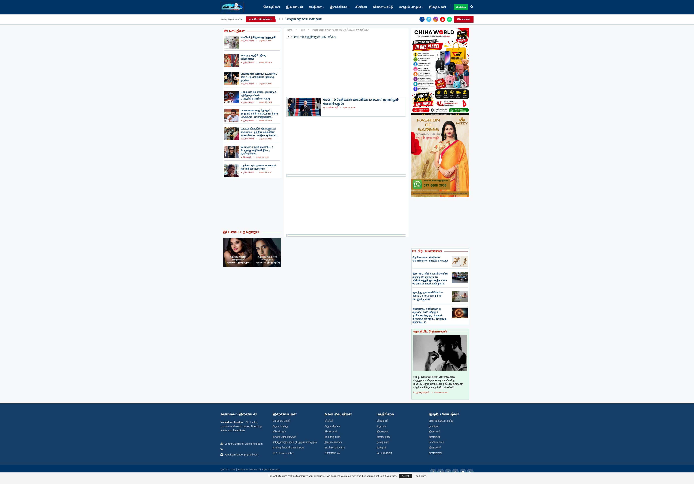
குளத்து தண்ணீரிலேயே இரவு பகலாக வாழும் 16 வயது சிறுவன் (427, 296)
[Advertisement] (252, 204)
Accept (405, 476)
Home (289, 30)
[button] (279, 19)
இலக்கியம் (338, 7)
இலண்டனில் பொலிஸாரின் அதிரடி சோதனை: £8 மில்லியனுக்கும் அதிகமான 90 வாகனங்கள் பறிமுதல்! (430, 279)
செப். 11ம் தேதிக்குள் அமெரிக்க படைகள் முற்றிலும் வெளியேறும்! (361, 102)
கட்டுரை (315, 7)
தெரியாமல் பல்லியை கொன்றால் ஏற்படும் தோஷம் (430, 259)
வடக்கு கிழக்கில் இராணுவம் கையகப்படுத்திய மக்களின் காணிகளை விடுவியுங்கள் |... (259, 132)
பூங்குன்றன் (248, 41)
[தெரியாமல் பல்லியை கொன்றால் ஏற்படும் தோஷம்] (460, 261)
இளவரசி (247, 157)
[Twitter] (428, 19)
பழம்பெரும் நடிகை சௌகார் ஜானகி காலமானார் (259, 167)
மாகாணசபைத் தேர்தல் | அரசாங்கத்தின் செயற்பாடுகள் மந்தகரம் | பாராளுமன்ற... (259, 114)
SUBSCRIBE (465, 19)
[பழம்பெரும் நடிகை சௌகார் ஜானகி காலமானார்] (231, 170)
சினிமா (361, 7)
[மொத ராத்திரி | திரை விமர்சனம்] (231, 60)
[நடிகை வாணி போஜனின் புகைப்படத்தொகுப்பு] (237, 252)
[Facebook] (422, 19)
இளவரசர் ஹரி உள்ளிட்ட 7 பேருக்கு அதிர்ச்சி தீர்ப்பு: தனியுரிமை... (257, 150)
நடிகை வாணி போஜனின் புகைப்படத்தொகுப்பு (238, 259)
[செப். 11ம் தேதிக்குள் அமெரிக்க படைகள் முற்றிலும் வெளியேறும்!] (304, 107)
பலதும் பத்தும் (410, 7)
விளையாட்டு (383, 7)
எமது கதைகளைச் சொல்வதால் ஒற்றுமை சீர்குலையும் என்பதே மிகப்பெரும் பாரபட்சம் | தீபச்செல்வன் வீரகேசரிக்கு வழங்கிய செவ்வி (438, 382)
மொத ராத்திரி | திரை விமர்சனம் (253, 57)
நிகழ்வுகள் (437, 7)
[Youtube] (442, 19)
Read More (420, 476)
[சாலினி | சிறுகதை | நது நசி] (231, 42)
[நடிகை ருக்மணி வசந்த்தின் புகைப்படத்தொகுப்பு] (266, 252)
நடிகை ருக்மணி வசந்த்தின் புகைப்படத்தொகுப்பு (267, 259)
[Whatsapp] (449, 19)
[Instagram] (435, 19)
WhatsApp (461, 7)
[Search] (472, 7)
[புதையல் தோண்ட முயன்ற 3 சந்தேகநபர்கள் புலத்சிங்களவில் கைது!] (231, 97)
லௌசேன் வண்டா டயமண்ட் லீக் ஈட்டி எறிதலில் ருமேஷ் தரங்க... (259, 77)
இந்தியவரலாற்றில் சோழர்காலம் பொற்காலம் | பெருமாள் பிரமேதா (334, 19)
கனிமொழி (332, 107)
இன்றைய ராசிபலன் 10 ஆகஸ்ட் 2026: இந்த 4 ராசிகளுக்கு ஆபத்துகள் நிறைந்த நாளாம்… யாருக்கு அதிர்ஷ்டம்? (429, 315)
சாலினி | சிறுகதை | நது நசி (258, 37)
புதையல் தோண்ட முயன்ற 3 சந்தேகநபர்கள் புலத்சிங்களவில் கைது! (259, 95)
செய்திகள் (271, 7)
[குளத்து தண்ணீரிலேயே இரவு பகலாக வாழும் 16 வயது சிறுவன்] (460, 296)
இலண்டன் (294, 7)
